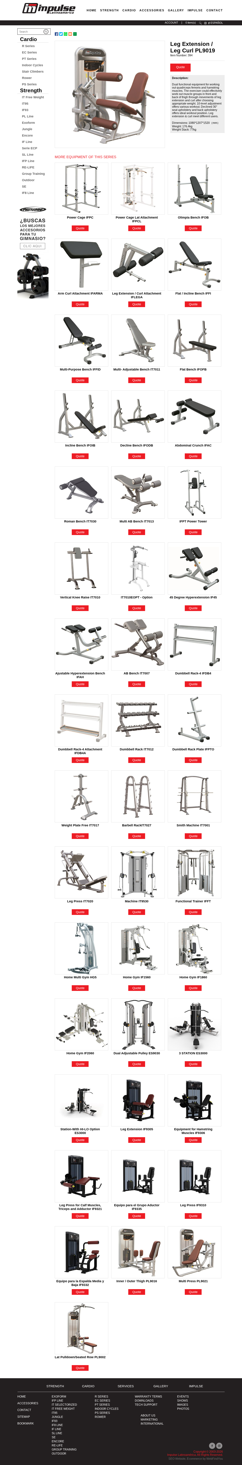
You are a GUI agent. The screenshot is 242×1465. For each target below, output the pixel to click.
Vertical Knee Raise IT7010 (80, 597)
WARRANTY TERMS (148, 1396)
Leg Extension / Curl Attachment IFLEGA (136, 294)
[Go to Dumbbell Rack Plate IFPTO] (194, 720)
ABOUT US (148, 1415)
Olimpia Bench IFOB (193, 217)
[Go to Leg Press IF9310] (194, 1176)
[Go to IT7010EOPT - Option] (138, 568)
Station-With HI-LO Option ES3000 (80, 1129)
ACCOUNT (171, 22)
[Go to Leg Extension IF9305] (138, 1100)
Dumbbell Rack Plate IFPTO (193, 749)
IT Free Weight (33, 97)
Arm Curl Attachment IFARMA (80, 293)
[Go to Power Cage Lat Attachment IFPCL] (138, 189)
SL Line (27, 154)
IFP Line (28, 161)
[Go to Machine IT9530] (138, 872)
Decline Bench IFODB (136, 445)
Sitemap (23, 1416)
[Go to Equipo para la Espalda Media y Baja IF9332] (81, 1252)
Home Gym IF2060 (80, 1053)
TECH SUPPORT (146, 1404)
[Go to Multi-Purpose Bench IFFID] (81, 341)
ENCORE (58, 1441)
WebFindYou (214, 1458)
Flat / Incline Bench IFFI (193, 293)
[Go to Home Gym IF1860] (194, 948)
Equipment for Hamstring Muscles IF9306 (193, 1129)
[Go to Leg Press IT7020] (81, 872)
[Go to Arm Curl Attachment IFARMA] (81, 265)
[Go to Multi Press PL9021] (194, 1252)
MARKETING (149, 1419)
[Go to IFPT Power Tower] (194, 492)
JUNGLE (57, 1416)
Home (92, 10)
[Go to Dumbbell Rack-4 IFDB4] (194, 644)
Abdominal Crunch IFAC (193, 445)
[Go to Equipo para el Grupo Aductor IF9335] (138, 1176)
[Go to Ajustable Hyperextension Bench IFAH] (81, 644)
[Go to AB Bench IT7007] (138, 644)
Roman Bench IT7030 (80, 521)
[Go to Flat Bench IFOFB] (194, 341)
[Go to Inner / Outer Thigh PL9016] (138, 1252)
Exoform (28, 123)
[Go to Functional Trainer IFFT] (194, 872)
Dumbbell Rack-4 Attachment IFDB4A (80, 750)
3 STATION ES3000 (193, 1053)
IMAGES (182, 1404)
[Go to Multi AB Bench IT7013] (138, 492)
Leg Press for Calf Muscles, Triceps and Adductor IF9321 (80, 1205)
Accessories (151, 10)
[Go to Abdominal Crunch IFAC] (194, 417)
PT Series (29, 59)
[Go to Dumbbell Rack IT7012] (138, 720)
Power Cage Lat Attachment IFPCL (137, 218)
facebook (209, 23)
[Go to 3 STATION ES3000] (194, 1024)
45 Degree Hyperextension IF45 (193, 597)
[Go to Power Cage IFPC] (81, 189)
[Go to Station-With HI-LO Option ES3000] (81, 1100)
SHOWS (182, 1400)
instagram (205, 23)
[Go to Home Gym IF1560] (138, 948)
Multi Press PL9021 (193, 1281)
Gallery (176, 10)
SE (24, 186)
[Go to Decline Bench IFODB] (138, 417)
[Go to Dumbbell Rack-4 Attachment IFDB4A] (81, 720)
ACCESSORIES (27, 1403)
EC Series (29, 52)
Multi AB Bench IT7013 (137, 521)
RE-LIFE (28, 167)
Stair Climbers (33, 71)
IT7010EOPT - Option (137, 597)
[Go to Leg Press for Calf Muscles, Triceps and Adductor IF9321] (81, 1176)
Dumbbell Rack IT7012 (137, 749)
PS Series (29, 84)
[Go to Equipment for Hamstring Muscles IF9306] (194, 1100)
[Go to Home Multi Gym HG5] (81, 948)
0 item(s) (190, 22)
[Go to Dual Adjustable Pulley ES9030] (138, 1024)
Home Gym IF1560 (137, 977)
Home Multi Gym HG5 (80, 977)
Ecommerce (194, 1458)
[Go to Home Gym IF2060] (81, 1024)
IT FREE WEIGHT (63, 1408)
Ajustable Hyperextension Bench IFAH (80, 674)
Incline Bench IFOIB (80, 445)
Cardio (129, 10)
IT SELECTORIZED (64, 1404)
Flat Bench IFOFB (193, 369)
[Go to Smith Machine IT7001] (194, 796)
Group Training (33, 174)
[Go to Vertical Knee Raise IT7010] (81, 568)
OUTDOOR (59, 1453)
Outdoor (28, 180)
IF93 (25, 110)
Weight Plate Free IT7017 (80, 825)
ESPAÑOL (216, 22)
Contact (214, 10)
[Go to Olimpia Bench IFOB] (194, 189)
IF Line (27, 142)
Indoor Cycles (32, 65)
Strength (109, 10)
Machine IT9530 (136, 901)
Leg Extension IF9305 (136, 1129)
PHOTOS (183, 1408)
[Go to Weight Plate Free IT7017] (81, 796)
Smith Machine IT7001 (193, 825)
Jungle (27, 129)
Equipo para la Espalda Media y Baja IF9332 (80, 1281)
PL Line (27, 116)
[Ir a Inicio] (49, 14)
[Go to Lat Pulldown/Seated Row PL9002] (81, 1328)
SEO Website (176, 1458)
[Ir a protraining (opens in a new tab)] (33, 251)
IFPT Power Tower (193, 521)
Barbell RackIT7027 (136, 825)
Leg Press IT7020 (80, 901)
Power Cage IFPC (80, 217)
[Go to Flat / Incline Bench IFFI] (194, 265)
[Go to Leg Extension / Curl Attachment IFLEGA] (138, 265)
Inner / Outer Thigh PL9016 (136, 1281)
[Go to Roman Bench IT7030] (81, 492)
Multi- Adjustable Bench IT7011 (136, 369)
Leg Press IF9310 (193, 1205)
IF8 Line (28, 193)
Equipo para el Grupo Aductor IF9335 (136, 1205)
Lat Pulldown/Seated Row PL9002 (80, 1357)
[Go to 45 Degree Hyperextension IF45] (194, 568)
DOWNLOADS (144, 1400)
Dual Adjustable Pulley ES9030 (137, 1053)
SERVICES (126, 1386)
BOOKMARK (25, 1423)
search (200, 23)
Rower (27, 78)
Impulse (195, 10)
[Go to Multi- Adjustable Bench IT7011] (138, 341)
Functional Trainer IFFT (193, 901)
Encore (27, 135)
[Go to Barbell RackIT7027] (138, 796)
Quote (180, 67)
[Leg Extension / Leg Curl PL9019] (110, 94)
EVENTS (183, 1396)
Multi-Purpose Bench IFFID (80, 369)
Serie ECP (29, 148)
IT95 (25, 103)
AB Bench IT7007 (137, 673)
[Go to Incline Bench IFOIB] (81, 417)
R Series (28, 46)
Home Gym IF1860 (193, 977)
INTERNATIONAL (152, 1423)
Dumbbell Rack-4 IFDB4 (193, 673)
